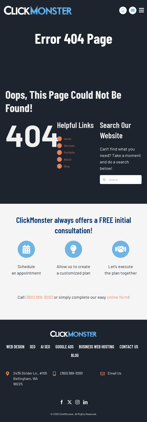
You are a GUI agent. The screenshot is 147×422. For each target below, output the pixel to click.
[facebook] (62, 402)
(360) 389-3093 (39, 297)
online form (117, 297)
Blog (67, 166)
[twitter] (69, 402)
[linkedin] (85, 402)
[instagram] (77, 402)
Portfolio (69, 152)
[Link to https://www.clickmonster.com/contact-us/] (132, 10)
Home (67, 138)
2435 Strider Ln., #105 (30, 373)
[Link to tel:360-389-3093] (123, 10)
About (68, 159)
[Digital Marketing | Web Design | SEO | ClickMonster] (38, 7)
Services (69, 145)
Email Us (114, 373)
